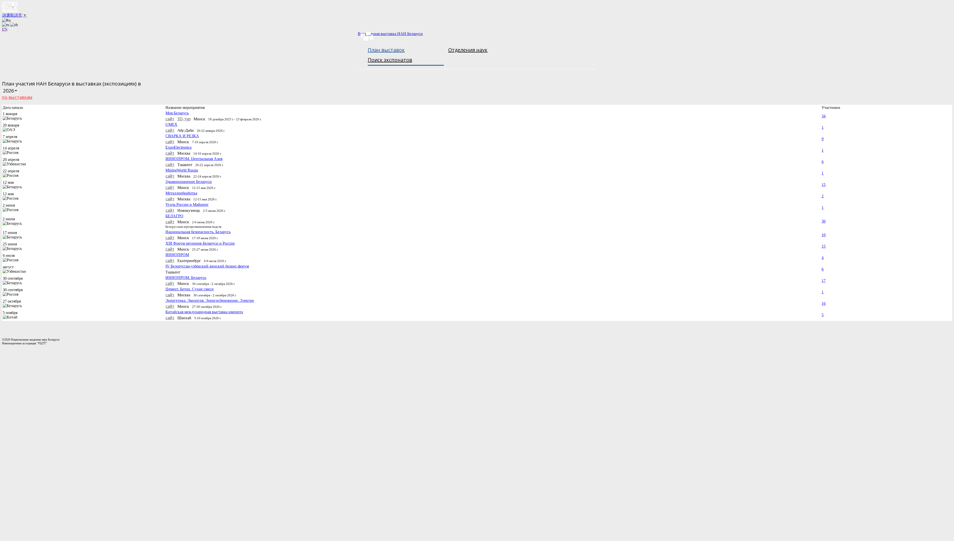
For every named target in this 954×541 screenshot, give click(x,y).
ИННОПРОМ (177, 255)
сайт (169, 119)
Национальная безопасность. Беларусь (198, 232)
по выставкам (17, 97)
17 (824, 280)
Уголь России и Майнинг (187, 204)
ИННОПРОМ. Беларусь (185, 277)
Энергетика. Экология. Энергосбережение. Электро (209, 300)
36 (824, 221)
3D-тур (184, 119)
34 (824, 116)
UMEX (171, 124)
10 (824, 235)
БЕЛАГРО (174, 216)
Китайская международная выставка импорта (204, 312)
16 (824, 303)
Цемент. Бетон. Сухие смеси (189, 289)
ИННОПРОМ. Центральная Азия (193, 159)
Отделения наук (467, 49)
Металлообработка (181, 193)
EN (4, 29)
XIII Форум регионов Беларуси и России (200, 243)
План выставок (386, 49)
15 (824, 184)
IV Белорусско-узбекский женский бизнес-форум (207, 266)
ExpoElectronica (178, 147)
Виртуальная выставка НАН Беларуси (390, 34)
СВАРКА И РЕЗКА (182, 136)
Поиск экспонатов (390, 59)
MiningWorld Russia (181, 170)
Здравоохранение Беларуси (188, 182)
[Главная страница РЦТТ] (477, 7)
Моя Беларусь (177, 113)
